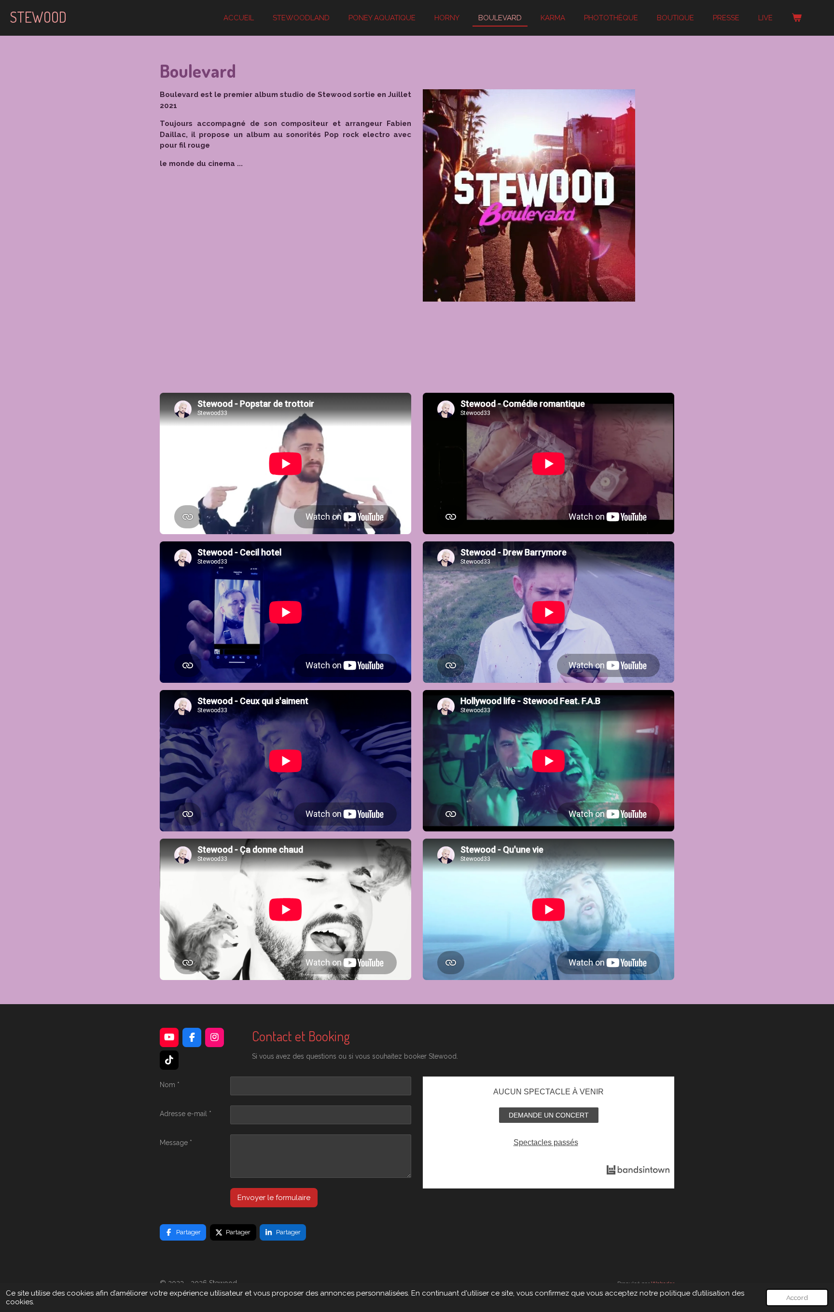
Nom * (170, 1085)
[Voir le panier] (796, 18)
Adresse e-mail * (185, 1114)
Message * (176, 1142)
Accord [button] (797, 1297)
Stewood (38, 17)
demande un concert (549, 1115)
